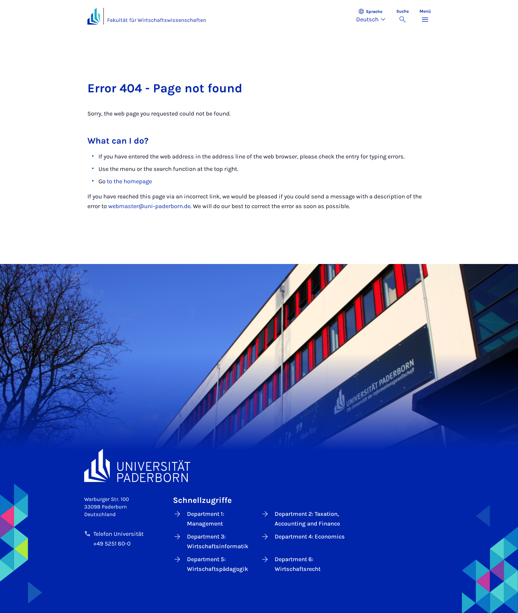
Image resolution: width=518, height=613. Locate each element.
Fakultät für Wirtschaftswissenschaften (156, 20)
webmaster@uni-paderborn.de (149, 206)
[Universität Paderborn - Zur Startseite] (93, 16)
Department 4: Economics (310, 536)
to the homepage (129, 181)
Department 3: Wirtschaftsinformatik (217, 541)
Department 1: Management (205, 518)
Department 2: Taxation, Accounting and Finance (307, 518)
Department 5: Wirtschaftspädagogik (217, 564)
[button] (373, 16)
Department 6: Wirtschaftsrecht (298, 564)
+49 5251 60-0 (112, 543)
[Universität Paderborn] (259, 465)
